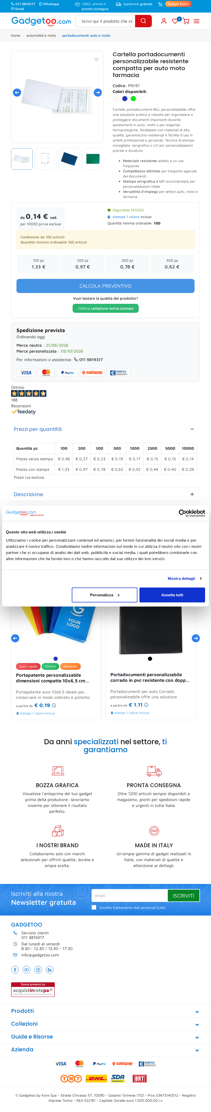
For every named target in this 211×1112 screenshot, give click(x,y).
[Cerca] (143, 21)
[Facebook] (15, 970)
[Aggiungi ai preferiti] (96, 60)
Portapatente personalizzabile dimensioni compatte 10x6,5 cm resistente (50, 678)
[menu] (196, 21)
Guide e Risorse (32, 1036)
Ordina (105, 308)
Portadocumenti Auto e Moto (86, 35)
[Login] (164, 21)
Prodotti (22, 1011)
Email (19, 9)
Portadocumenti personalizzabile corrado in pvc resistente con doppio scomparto (150, 678)
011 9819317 (25, 4)
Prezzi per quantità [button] (38, 429)
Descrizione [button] (28, 494)
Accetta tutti (172, 594)
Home (15, 35)
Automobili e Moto (41, 35)
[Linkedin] (50, 970)
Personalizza (101, 594)
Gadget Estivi (178, 4)
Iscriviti (183, 895)
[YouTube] (26, 970)
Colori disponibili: (130, 91)
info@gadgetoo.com (40, 955)
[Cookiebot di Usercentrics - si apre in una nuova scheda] (182, 513)
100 (157, 223)
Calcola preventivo (105, 286)
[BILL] (57, 97)
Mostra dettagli (181, 578)
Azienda (22, 1049)
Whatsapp (51, 4)
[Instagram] (38, 970)
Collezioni (24, 1024)
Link (161, 908)
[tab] (105, 429)
